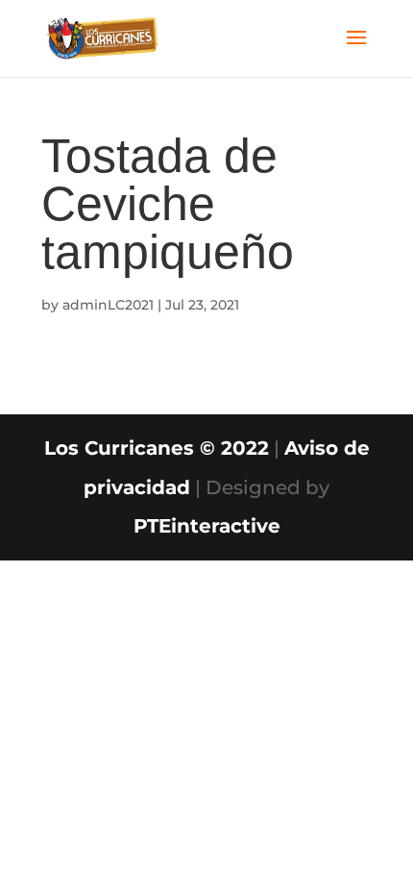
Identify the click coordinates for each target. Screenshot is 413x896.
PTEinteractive (207, 525)
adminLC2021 (108, 304)
